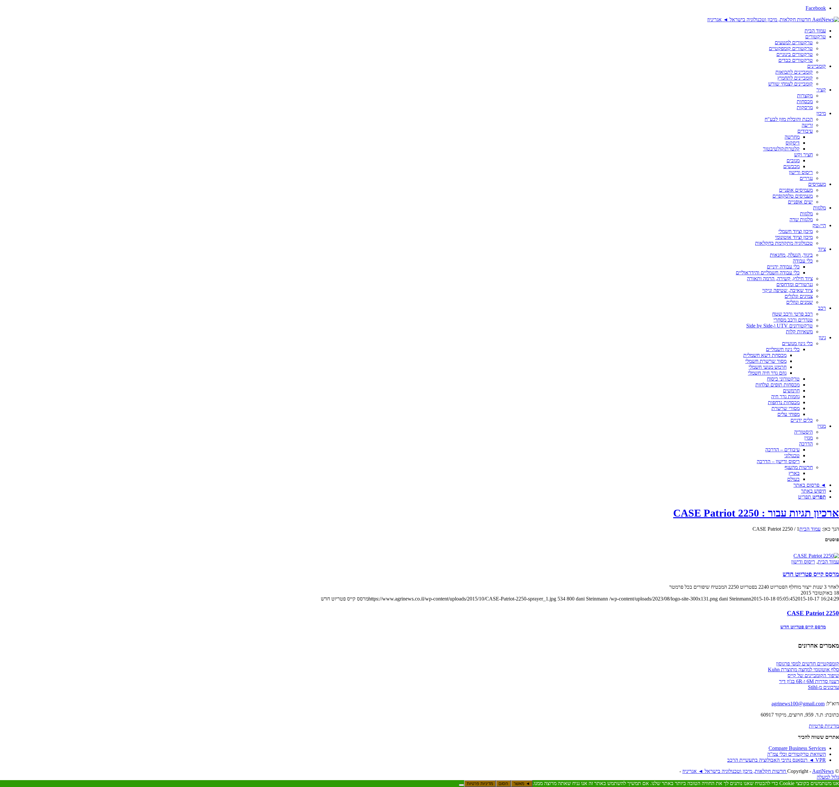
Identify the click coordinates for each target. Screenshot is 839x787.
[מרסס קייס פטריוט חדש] (816, 555)
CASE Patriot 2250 (813, 613)
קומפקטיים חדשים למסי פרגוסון (807, 663)
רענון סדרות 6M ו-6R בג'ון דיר (809, 681)
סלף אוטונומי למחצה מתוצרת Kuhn (803, 669)
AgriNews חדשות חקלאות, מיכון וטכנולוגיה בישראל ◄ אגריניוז (758, 771)
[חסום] (461, 785)
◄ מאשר (522, 783)
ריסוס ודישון (803, 561)
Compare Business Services (797, 748)
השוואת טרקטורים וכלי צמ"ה (796, 754)
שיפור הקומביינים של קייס (813, 675)
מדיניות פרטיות (824, 726)
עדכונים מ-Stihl (823, 687)
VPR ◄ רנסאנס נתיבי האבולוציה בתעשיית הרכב (776, 760)
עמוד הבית (828, 561)
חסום (503, 783)
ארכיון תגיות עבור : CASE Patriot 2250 (756, 513)
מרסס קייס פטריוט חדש (811, 574)
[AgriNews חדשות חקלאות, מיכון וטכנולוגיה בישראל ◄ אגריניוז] (773, 19)
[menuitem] (413, 31)
